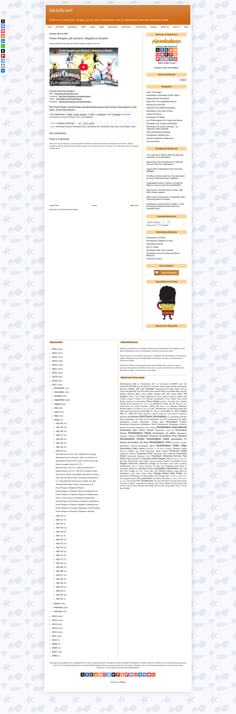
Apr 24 (59, 447)
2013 (55, 628)
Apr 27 (59, 435)
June (56, 412)
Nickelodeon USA (94, 127)
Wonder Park (143, 486)
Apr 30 (59, 423)
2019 (55, 376)
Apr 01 (59, 598)
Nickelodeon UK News (137, 442)
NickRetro (124, 417)
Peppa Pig (130, 459)
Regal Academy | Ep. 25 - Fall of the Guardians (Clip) (76, 471)
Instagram (102, 114)
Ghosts (167, 399)
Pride (169, 459)
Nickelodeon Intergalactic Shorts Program (141, 427)
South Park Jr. (181, 466)
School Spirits (174, 464)
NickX (169, 417)
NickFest (175, 414)
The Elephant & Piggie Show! (178, 476)
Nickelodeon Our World (155, 238)
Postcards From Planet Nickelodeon (160, 108)
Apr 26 (59, 439)
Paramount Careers (154, 259)
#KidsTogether (125, 384)
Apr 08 (59, 571)
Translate (164, 225)
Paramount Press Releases (164, 454)
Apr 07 (59, 575)
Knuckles (144, 406)
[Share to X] (88, 123)
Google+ (83, 114)
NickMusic (183, 414)
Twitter (69, 114)
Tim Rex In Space (127, 483)
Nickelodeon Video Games (132, 448)
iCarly (127, 488)
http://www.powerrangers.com (67, 94)
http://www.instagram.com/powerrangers (75, 102)
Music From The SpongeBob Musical (161, 101)
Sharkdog (183, 464)
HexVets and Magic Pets (170, 401)
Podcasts (146, 458)
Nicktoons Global (180, 448)
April (56, 419)
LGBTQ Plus (154, 406)
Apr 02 (59, 595)
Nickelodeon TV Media (155, 117)
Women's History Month (128, 486)
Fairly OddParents (147, 396)
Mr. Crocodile (135, 409)
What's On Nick (171, 483)
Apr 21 (59, 519)
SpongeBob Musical (146, 468)
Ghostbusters (159, 399)
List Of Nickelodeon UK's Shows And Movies (164, 120)
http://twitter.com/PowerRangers (69, 99)
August (58, 404)
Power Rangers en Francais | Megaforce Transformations (78, 508)
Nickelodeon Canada (129, 422)
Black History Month (153, 391)
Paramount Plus (144, 453)
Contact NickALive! (154, 114)
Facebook (116, 114)
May (56, 416)
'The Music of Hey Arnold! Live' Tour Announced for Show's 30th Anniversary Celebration (165, 177)
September (60, 400)
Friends (158, 396)
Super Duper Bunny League (141, 473)
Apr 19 (59, 527)
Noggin (131, 451)
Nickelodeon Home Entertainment (154, 424)
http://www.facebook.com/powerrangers (75, 96)
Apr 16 (59, 539)
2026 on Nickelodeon (141, 384)
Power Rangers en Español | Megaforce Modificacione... (77, 494)
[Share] (2, 70)
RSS (92, 114)
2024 (55, 357)
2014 (55, 624)
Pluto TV (176, 27)
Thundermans (140, 27)
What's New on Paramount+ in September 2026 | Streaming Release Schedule (166, 198)
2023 (55, 361)
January (58, 611)
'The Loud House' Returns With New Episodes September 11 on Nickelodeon (165, 156)
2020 (55, 372)
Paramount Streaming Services (166, 456)
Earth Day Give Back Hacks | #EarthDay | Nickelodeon (77, 478)
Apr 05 (59, 583)
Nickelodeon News (139, 432)
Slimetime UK (150, 466)
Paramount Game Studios (157, 451)
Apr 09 (59, 567)
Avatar (92, 27)
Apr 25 (59, 443)
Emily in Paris (134, 396)
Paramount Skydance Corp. (138, 456)
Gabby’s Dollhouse (169, 396)
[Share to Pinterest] (93, 123)
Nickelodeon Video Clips (109, 127)
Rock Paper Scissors (148, 461)
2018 (55, 380)
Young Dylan (170, 486)
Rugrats (154, 27)
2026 (55, 349)
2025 (55, 353)
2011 (54, 636)
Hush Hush (146, 404)
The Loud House (144, 478)
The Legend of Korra (128, 478)
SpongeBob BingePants (128, 468)
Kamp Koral (125, 406)
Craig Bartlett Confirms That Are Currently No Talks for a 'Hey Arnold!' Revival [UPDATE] (164, 184)
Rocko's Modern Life (165, 461)
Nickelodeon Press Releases (173, 436)
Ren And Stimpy (126, 461)
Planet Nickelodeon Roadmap (158, 132)
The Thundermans (144, 481)
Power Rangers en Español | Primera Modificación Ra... (77, 491)
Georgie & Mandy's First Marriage (140, 399)
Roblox (136, 461)
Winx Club (182, 483)
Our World (139, 451)
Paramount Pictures (128, 454)
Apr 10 (59, 563)
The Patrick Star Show (161, 478)
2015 (55, 620)
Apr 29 (59, 427)
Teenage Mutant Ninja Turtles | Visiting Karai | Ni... (75, 484)
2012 (55, 632)
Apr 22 (59, 515)
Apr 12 (59, 555)
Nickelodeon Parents (154, 244)
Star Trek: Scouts (142, 471)
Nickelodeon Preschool (147, 436)
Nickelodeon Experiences (130, 424)
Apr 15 (59, 543)
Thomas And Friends (178, 481)
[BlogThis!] (86, 123)
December (59, 388)
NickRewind (133, 417)
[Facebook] (2, 26)
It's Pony (176, 404)
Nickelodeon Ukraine (179, 442)
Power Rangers (124, 127)
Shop (186, 27)
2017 (55, 384)
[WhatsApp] (2, 46)
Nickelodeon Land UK (164, 430)
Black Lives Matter (168, 391)
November (59, 392)
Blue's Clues (141, 394)
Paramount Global (178, 451)
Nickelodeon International (172, 427)
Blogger (123, 682)
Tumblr (76, 114)
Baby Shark (174, 389)
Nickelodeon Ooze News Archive (159, 111)
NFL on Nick (168, 409)
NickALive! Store (164, 414)
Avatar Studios (165, 386)
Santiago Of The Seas (158, 464)
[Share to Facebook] (91, 123)
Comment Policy (153, 141)
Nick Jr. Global (152, 247)
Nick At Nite (178, 409)
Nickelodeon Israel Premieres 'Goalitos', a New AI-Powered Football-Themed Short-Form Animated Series (165, 206)
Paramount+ (126, 27)
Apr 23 (59, 451)
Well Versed (113, 27)
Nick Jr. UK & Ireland (176, 411)
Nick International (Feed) (135, 411)
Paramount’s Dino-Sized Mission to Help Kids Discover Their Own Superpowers (164, 163)
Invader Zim (167, 404)
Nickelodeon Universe (129, 446)
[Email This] (84, 123)
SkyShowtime (125, 466)
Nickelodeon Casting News (152, 422)
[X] (2, 21)
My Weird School (146, 408)
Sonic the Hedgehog (164, 466)
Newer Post (54, 205)
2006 (55, 655)
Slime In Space (138, 466)
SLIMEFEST (143, 464)
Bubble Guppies (154, 394)
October (58, 396)
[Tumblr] (2, 50)
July (56, 408)
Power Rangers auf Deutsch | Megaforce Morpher (75, 511)
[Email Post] (79, 123)
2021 (55, 369)
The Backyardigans (147, 476)
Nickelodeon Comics (176, 422)
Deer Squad (171, 394)
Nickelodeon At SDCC (178, 419)
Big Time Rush (139, 391)
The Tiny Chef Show (162, 481)
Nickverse (123, 451)
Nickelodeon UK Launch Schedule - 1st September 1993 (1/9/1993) (162, 128)
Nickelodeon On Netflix (164, 433)
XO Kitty (161, 486)
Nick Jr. (149, 411)
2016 (55, 616)
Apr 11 (59, 559)
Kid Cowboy (135, 406)
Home (94, 205)
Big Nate (129, 391)
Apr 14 (59, 547)
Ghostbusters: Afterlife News (157, 135)
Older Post (134, 205)
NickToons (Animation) (153, 416)
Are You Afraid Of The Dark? (148, 386)
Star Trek (183, 468)
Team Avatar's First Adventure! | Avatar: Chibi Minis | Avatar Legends (164, 191)
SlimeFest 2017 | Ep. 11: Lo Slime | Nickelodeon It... (76, 468)
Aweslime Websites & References (160, 138)
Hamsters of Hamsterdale (135, 401)
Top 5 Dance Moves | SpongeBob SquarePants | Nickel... (78, 474)
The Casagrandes (162, 476)
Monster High (125, 409)
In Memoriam (156, 404)
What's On (165, 27)
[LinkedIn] (2, 41)
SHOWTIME (133, 464)
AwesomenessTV (162, 389)
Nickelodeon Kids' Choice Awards (159, 250)
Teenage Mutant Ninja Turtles (168, 473)
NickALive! (61, 10)
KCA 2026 (60, 27)
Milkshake (183, 406)
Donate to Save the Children (166, 68)
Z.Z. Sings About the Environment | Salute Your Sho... (76, 481)
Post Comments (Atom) (69, 209)
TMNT (83, 27)
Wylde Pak (153, 486)
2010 (55, 640)
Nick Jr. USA (126, 413)
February (59, 607)
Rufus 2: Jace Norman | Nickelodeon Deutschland (75, 498)
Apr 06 (59, 579)
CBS (163, 394)
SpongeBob (72, 27)
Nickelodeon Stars (157, 438)
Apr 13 (59, 551)
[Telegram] (2, 60)
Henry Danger (153, 401)
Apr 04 (59, 587)
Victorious (151, 483)
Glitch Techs (176, 399)
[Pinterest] (2, 31)
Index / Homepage (153, 92)
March (57, 603)
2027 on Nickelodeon (160, 384)
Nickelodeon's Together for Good (159, 241)
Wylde (101, 27)
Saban (133, 127)
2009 (55, 644)
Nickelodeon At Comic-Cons (136, 419)
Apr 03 (59, 591)
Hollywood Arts (137, 404)
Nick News (138, 414)
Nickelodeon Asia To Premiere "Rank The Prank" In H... (77, 457)
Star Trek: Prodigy (127, 471)
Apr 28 (59, 431)
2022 (55, 365)
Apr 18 (59, 531)
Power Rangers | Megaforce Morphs (70, 488)
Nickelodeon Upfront (147, 446)
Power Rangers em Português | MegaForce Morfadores (77, 501)
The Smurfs (131, 481)
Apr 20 (59, 523)
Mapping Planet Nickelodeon (157, 98)
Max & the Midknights (169, 406)
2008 (55, 648)
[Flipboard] (2, 55)
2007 (55, 651)
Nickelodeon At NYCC (158, 419)
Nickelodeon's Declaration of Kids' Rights (162, 95)
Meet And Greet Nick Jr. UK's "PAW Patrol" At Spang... (76, 454)
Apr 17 (59, 535)
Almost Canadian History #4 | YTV (69, 464)
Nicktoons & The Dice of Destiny (159, 448)
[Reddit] (2, 36)
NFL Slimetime (157, 409)
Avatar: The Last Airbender (141, 389)
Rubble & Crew (180, 461)
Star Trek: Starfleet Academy (161, 471)
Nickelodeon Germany (64, 127)
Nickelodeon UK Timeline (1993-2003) (161, 123)
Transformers (141, 483)
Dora (50, 27)
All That (132, 386)
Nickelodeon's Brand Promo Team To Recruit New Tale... (78, 461)
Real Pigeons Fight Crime (179, 458)
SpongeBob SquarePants (166, 468)
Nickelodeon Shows (80, 127)
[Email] (2, 65)
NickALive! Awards (150, 414)
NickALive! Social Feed (155, 105)
